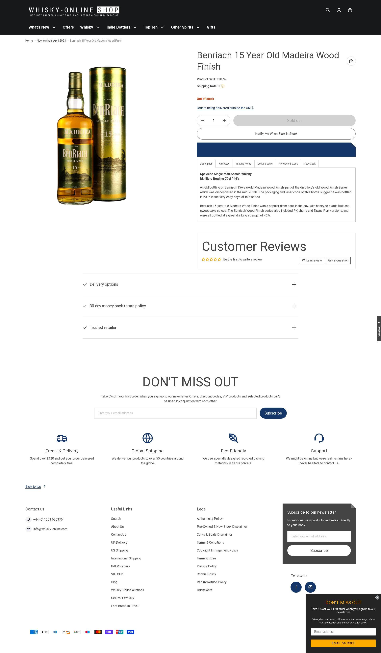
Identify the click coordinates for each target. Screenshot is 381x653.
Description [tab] (206, 163)
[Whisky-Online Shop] (74, 10)
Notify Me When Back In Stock (276, 134)
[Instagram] (310, 587)
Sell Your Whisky (122, 598)
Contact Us (118, 534)
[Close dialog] (377, 597)
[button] (327, 10)
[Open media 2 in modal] (92, 135)
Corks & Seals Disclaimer (214, 534)
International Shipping (126, 558)
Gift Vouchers (120, 566)
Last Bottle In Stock (125, 606)
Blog (114, 582)
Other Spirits (182, 27)
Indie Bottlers (118, 27)
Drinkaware (204, 590)
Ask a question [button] (338, 260)
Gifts (211, 27)
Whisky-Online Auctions (127, 590)
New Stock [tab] (310, 163)
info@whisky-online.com (50, 529)
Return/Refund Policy (212, 582)
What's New (39, 27)
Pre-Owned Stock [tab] (288, 163)
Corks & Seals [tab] (265, 163)
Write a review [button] (312, 260)
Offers (68, 27)
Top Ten (151, 27)
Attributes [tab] (224, 163)
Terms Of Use (206, 558)
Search (116, 519)
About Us (117, 527)
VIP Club (117, 574)
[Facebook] (296, 587)
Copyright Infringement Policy (217, 550)
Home (29, 40)
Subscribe (273, 413)
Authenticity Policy (210, 519)
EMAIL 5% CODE (343, 643)
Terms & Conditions (210, 542)
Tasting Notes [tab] (243, 163)
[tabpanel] (276, 195)
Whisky (86, 27)
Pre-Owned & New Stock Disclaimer (222, 527)
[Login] (338, 10)
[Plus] (224, 120)
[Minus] (202, 120)
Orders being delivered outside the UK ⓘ (225, 108)
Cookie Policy (206, 574)
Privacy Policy (207, 566)
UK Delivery (119, 542)
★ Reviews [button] (379, 329)
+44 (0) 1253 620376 (48, 519)
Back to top (33, 486)
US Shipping (119, 550)
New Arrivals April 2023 (51, 40)
